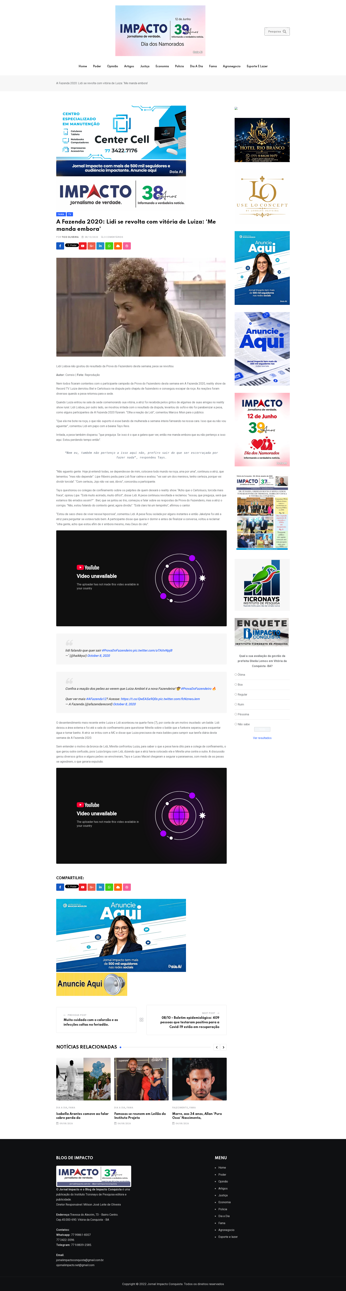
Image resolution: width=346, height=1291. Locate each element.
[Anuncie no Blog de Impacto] (262, 585)
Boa (240, 684)
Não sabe (244, 724)
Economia (162, 66)
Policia (179, 66)
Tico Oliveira (70, 237)
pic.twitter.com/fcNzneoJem (179, 699)
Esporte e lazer (257, 66)
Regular (242, 694)
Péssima (243, 714)
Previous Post (77, 1015)
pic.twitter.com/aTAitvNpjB (152, 650)
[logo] (93, 1176)
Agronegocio (232, 66)
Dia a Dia (196, 66)
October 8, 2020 (98, 655)
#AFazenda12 (96, 699)
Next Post (208, 1013)
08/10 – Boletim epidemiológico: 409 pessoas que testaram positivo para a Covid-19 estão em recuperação (189, 1022)
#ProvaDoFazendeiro (117, 650)
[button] (216, 1047)
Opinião (112, 66)
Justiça (144, 66)
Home (83, 66)
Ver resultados (262, 738)
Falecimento (180, 1107)
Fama (213, 66)
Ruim (241, 704)
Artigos (129, 66)
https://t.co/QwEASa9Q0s (139, 699)
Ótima (241, 674)
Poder (97, 66)
